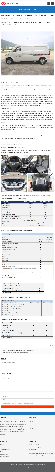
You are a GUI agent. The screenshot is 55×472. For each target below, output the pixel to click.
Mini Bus (2, 444)
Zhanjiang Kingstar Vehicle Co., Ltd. (28, 464)
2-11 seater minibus (4, 447)
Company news (32, 423)
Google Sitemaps (30, 467)
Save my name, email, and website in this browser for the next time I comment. (18, 403)
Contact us (31, 428)
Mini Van (2, 451)
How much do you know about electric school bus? (17, 352)
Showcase (31, 421)
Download (31, 426)
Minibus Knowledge (25, 9)
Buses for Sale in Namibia (8, 365)
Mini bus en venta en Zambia (8, 362)
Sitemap (23, 467)
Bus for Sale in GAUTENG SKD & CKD (10, 368)
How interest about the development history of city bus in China (20, 350)
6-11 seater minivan (4, 456)
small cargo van (23, 230)
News (34, 9)
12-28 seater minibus (5, 449)
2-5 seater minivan (4, 454)
